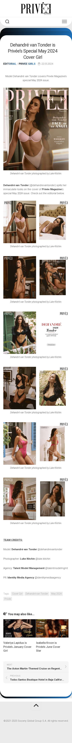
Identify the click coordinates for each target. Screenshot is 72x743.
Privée (8, 599)
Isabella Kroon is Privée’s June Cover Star (48, 646)
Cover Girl (17, 593)
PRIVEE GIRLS (27, 63)
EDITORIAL (9, 63)
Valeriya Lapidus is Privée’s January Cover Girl (17, 646)
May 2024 (56, 593)
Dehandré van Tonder (37, 593)
